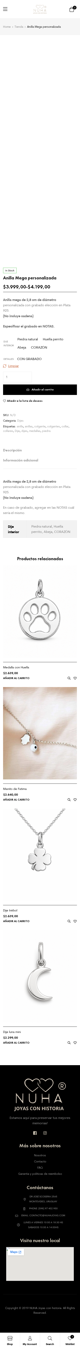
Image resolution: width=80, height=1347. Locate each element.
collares (8, 431)
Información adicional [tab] (20, 460)
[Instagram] (45, 1133)
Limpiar (13, 366)
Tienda (19, 27)
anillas (29, 426)
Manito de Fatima (15, 789)
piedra (46, 431)
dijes (24, 431)
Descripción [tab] (12, 450)
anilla (20, 426)
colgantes (53, 426)
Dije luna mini (12, 1032)
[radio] (27, 339)
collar (65, 426)
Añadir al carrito (43, 389)
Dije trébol (10, 910)
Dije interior (8, 343)
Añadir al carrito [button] (16, 678)
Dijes (20, 420)
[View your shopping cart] (72, 9)
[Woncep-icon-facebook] (35, 1133)
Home (7, 27)
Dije (17, 431)
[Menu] (5, 9)
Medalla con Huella (16, 667)
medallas (34, 431)
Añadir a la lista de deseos (24, 401)
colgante (40, 426)
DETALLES (8, 358)
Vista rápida (69, 678)
